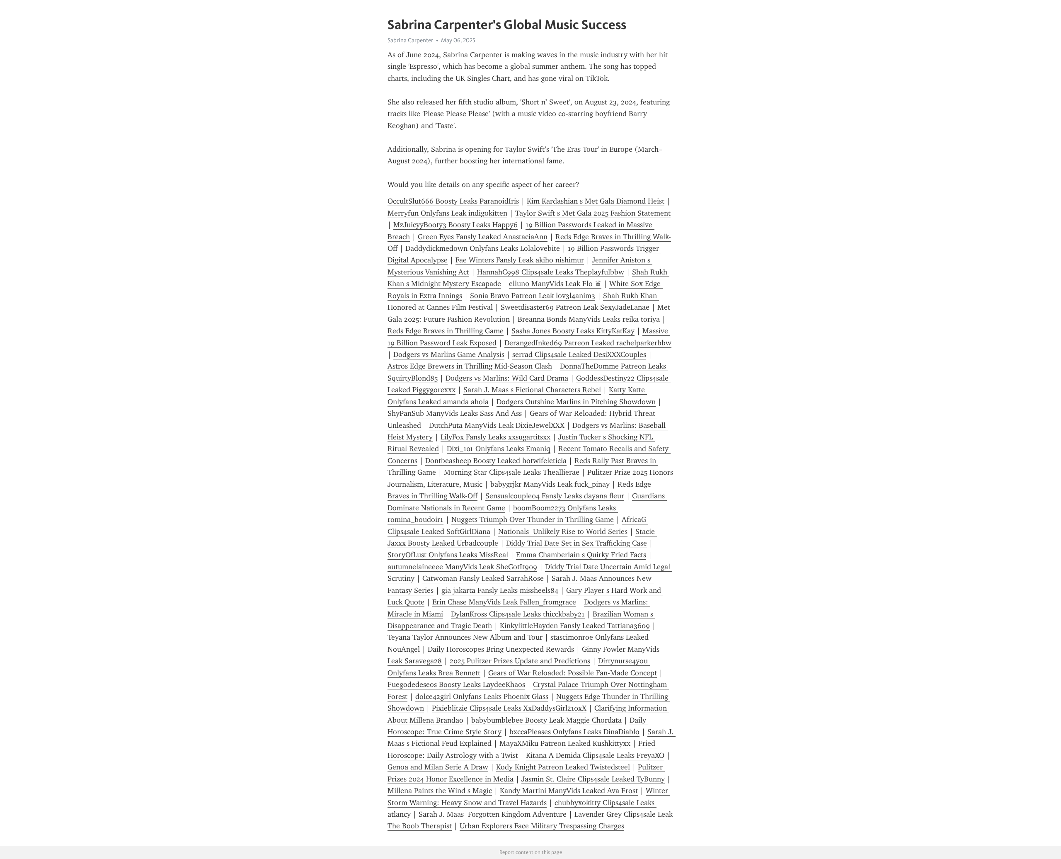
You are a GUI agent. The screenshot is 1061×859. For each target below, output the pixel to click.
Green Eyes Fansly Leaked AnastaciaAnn (482, 236)
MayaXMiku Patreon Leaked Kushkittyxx (564, 743)
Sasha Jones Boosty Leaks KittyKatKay (573, 330)
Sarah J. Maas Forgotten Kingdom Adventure (493, 814)
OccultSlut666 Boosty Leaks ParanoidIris (453, 201)
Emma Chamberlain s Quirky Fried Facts (581, 554)
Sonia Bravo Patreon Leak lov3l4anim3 (532, 295)
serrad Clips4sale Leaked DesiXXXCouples (579, 354)
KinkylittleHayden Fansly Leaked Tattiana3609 (575, 625)
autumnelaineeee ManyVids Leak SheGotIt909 (462, 566)
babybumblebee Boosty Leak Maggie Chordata (546, 720)
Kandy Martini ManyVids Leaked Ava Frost (569, 790)
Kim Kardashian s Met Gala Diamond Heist (595, 201)
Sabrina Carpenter (410, 40)
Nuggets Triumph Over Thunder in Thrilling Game (532, 519)
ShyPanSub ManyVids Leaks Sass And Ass (455, 413)
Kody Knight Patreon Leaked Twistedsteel (563, 767)
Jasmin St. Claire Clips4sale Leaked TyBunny (593, 779)
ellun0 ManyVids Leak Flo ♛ (555, 283)
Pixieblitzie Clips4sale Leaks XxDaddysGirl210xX (509, 708)
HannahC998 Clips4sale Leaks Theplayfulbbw (550, 272)
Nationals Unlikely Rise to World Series (562, 531)
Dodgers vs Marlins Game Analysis (448, 354)
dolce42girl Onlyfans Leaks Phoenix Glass (481, 696)
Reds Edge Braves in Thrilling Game (446, 330)
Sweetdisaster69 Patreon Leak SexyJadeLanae (575, 307)
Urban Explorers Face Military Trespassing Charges (542, 825)
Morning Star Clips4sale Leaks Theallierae (511, 472)
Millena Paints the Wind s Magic (440, 790)
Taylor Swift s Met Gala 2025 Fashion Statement (593, 213)
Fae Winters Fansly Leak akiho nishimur (519, 259)
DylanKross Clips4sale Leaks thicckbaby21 (518, 614)
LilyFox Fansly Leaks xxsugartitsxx (495, 437)
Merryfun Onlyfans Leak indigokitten (447, 213)
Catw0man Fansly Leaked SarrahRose (483, 578)
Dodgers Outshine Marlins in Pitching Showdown (576, 401)
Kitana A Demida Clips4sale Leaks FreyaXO (595, 755)
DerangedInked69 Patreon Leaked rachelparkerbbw (587, 342)
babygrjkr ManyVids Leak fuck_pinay (550, 484)
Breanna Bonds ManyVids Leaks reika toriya (589, 319)
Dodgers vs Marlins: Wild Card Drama (507, 378)
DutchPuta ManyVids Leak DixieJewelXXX (496, 425)
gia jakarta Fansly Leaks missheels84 (499, 590)
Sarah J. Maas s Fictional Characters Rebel (532, 389)
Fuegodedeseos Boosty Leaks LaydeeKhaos (456, 684)
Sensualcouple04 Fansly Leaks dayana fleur (554, 495)
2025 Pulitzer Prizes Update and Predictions (520, 660)
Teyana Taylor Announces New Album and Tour (465, 637)
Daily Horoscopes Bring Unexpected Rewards (501, 649)
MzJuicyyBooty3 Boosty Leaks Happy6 (455, 224)
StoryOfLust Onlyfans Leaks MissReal (448, 554)
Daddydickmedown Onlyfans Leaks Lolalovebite (482, 248)
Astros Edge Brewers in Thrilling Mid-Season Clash (470, 366)
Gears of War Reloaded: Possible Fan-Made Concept (572, 672)
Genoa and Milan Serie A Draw (438, 767)
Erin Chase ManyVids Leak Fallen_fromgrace (504, 602)
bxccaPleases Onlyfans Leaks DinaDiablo (574, 731)
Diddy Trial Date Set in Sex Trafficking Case (576, 543)
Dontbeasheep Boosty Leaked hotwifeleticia (496, 460)
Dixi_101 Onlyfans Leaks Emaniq (498, 448)
